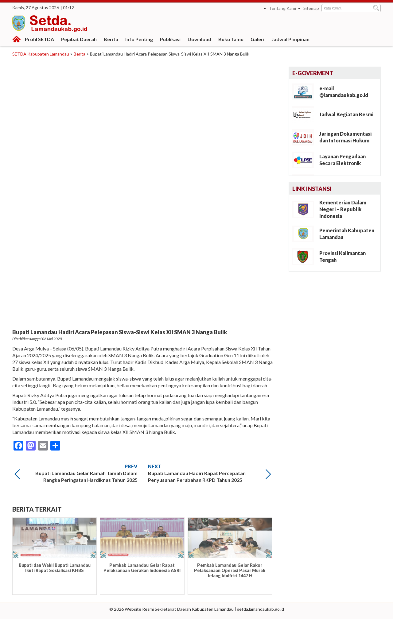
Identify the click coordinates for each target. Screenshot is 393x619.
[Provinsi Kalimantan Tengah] (305, 256)
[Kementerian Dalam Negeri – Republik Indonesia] (305, 208)
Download (199, 39)
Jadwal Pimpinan (290, 39)
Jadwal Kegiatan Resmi (346, 114)
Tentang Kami (282, 8)
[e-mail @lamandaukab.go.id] (305, 91)
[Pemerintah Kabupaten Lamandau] (305, 233)
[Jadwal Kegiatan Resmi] (305, 114)
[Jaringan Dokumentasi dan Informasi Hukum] (305, 136)
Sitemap (311, 8)
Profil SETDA (39, 39)
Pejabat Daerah (79, 39)
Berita (111, 39)
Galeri (257, 39)
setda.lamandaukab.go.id (260, 609)
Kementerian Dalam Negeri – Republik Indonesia (342, 209)
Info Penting (139, 39)
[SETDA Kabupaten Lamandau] (50, 24)
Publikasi (170, 39)
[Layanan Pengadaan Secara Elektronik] (305, 159)
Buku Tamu (230, 39)
